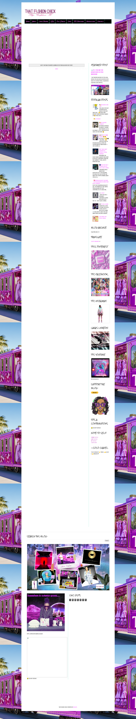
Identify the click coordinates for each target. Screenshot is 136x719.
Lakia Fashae (43, 21)
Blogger (75, 707)
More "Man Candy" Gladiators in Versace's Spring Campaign (103, 152)
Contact (100, 21)
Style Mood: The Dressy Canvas (102, 217)
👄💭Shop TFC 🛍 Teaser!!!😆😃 (103, 135)
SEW (52, 21)
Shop (69, 21)
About (34, 21)
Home (28, 21)
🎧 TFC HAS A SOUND (103, 204)
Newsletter (90, 21)
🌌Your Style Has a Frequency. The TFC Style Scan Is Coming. (104, 166)
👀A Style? (101, 193)
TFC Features (79, 21)
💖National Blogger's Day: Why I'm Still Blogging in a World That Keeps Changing (101, 182)
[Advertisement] (68, 43)
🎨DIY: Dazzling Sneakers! (102, 123)
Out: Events (61, 21)
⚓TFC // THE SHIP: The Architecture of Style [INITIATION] (97, 72)
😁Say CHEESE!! (97, 119)
